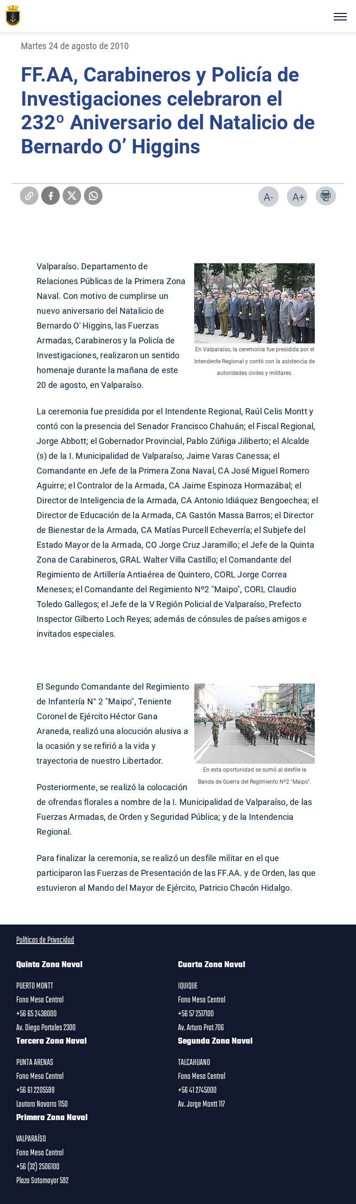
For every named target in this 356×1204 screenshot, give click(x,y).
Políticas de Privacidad (45, 940)
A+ (298, 196)
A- (268, 196)
